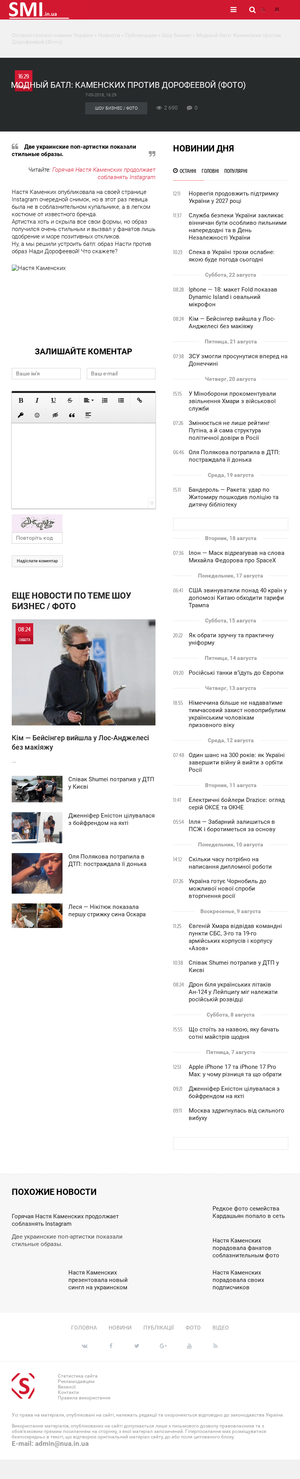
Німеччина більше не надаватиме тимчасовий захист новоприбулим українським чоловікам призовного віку (237, 714)
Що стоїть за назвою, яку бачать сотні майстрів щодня (234, 1033)
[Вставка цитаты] (71, 415)
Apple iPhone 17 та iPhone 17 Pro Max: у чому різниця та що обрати (235, 1070)
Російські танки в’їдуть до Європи (236, 672)
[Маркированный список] (121, 400)
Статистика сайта (78, 1376)
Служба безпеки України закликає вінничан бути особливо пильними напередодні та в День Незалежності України (238, 226)
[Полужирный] (20, 400)
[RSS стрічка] (263, 10)
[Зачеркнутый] (69, 400)
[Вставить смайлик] (37, 415)
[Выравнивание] (88, 400)
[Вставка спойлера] (88, 415)
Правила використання (84, 1398)
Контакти (68, 1392)
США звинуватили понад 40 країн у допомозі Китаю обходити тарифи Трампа (238, 598)
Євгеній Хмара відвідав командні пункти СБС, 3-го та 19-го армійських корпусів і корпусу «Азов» (235, 937)
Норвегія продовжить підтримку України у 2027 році (234, 197)
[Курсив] (37, 400)
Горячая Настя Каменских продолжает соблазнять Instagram (103, 173)
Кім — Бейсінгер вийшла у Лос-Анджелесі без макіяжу (232, 322)
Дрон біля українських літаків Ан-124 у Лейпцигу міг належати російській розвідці (233, 992)
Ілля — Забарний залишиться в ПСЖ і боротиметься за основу (232, 825)
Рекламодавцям (76, 1381)
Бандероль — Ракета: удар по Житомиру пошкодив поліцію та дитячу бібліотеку (234, 497)
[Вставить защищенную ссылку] (20, 415)
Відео (220, 1327)
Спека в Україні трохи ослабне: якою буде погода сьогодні (232, 256)
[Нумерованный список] (104, 400)
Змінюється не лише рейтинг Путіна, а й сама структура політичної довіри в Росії (229, 430)
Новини (120, 1327)
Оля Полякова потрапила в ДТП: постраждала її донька (234, 456)
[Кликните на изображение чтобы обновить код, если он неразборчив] (83, 523)
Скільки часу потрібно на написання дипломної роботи (230, 863)
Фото (193, 1327)
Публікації (158, 1327)
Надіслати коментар (37, 561)
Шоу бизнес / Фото (116, 108)
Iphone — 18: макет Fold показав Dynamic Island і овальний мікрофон (233, 297)
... (80, 695)
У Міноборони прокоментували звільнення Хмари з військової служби (232, 401)
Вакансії (67, 1387)
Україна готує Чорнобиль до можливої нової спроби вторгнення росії (227, 888)
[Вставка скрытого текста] (55, 415)
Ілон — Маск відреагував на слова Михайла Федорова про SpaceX (236, 556)
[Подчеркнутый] (53, 400)
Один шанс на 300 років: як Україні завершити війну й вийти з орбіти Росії (237, 762)
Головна (84, 1327)
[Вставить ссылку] (139, 400)
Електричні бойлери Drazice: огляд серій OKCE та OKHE (237, 803)
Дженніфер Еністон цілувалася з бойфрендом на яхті (234, 1092)
